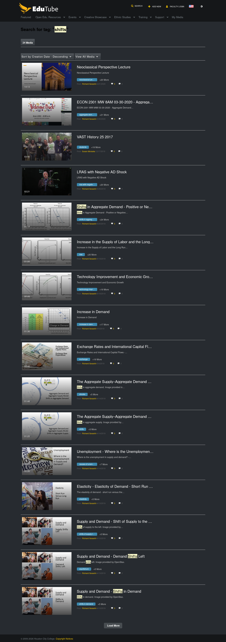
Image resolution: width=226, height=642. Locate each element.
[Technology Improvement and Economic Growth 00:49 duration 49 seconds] (46, 286)
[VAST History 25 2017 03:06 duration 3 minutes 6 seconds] (46, 146)
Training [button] (143, 17)
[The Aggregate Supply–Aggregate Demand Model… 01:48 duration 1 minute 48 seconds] (46, 390)
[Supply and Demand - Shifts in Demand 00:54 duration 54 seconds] (46, 600)
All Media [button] (85, 56)
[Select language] (192, 6)
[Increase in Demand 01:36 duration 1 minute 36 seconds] (46, 320)
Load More (113, 625)
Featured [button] (26, 17)
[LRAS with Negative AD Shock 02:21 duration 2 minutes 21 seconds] (46, 181)
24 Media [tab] (28, 42)
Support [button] (159, 17)
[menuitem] (28, 17)
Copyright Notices (64, 638)
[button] (137, 6)
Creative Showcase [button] (95, 17)
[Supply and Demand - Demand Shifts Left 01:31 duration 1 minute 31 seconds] (46, 565)
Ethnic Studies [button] (122, 17)
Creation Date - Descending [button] (45, 56)
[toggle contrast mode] (201, 6)
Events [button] (73, 17)
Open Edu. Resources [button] (48, 17)
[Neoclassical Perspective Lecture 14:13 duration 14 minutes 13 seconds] (46, 76)
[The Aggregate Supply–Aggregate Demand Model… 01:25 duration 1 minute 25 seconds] (46, 425)
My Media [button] (177, 17)
